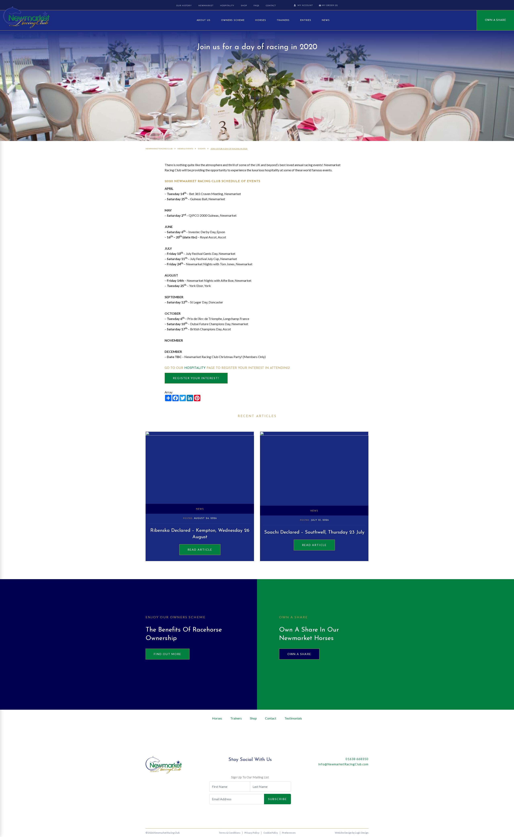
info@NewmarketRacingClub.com (343, 764)
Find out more (167, 654)
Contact (271, 5)
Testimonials (293, 718)
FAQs (256, 5)
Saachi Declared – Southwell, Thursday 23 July (314, 532)
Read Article (200, 549)
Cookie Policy (270, 832)
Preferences (289, 832)
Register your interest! (196, 378)
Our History (184, 5)
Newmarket (205, 5)
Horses (260, 20)
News (326, 20)
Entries (305, 20)
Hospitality (227, 5)
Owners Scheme (233, 20)
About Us (203, 20)
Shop (244, 5)
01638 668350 (357, 759)
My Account (305, 5)
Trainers (283, 20)
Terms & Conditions (229, 832)
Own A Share (495, 20)
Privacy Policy (252, 832)
